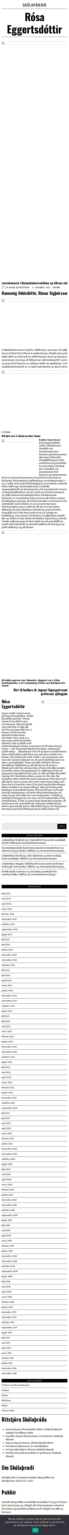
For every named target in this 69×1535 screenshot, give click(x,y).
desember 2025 (9, 919)
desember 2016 (9, 1368)
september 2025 (10, 929)
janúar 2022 (7, 1092)
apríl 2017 (6, 1348)
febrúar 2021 (8, 1138)
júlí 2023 (6, 1016)
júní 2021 (6, 1118)
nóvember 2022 (9, 1052)
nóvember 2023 (9, 1001)
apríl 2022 (6, 1077)
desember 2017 (9, 1312)
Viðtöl (4, 1405)
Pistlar (5, 1395)
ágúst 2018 (7, 1276)
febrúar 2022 (8, 1087)
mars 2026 (7, 909)
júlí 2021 (5, 1113)
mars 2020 (7, 1184)
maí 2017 (6, 1343)
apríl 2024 (7, 980)
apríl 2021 (6, 1128)
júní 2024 (6, 975)
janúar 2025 (7, 950)
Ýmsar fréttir (8, 1410)
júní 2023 (6, 1021)
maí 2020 (6, 1174)
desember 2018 (9, 1256)
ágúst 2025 (7, 934)
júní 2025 (6, 944)
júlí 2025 (6, 939)
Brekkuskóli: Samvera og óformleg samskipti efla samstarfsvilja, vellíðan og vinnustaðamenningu (29, 873)
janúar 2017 (7, 1363)
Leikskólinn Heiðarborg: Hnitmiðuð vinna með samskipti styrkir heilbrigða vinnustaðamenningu (33, 841)
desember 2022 (9, 1047)
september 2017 (9, 1327)
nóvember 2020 (9, 1154)
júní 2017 (6, 1338)
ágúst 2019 (7, 1220)
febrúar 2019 (8, 1246)
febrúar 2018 (8, 1302)
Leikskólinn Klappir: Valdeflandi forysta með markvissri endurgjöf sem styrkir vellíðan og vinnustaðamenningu (33, 865)
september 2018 (10, 1271)
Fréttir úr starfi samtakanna (16, 1385)
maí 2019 (6, 1230)
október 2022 (8, 1057)
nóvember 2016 (9, 1373)
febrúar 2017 (8, 1358)
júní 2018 (6, 1281)
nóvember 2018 (9, 1261)
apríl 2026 (7, 904)
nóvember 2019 (9, 1205)
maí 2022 (6, 1072)
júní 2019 (6, 1225)
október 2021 (8, 1103)
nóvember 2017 (9, 1317)
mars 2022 (7, 1082)
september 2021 (9, 1108)
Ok (35, 1530)
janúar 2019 (7, 1251)
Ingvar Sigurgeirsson (19, 287)
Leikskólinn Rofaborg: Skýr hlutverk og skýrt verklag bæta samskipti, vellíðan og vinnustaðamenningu (31, 857)
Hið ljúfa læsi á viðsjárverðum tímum (21, 435)
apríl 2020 (7, 1179)
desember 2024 (9, 955)
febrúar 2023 (8, 1036)
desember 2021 (9, 1098)
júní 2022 (6, 1067)
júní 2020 (6, 1169)
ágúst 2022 (7, 1062)
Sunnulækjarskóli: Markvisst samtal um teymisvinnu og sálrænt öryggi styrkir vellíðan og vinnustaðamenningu (33, 849)
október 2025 (8, 924)
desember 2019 (9, 1200)
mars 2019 (7, 1241)
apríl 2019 (6, 1235)
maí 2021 (6, 1123)
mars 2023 (7, 1031)
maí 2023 (6, 1026)
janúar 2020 (7, 1195)
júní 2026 (6, 893)
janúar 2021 (7, 1144)
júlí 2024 (6, 970)
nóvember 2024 (9, 960)
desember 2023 (9, 995)
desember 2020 (9, 1149)
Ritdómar (6, 432)
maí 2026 (6, 898)
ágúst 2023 (7, 1011)
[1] (49, 795)
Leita (62, 826)
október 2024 (8, 965)
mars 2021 (7, 1133)
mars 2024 (7, 985)
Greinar (56, 287)
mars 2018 (7, 1297)
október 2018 (8, 1266)
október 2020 (8, 1159)
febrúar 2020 (8, 1189)
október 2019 (8, 1210)
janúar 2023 (7, 1041)
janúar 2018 (7, 1307)
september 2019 (9, 1215)
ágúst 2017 (7, 1332)
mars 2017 (7, 1353)
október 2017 (8, 1322)
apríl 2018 (6, 1292)
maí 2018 (6, 1286)
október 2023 (8, 1006)
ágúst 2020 (7, 1164)
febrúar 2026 (8, 914)
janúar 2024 (7, 990)
